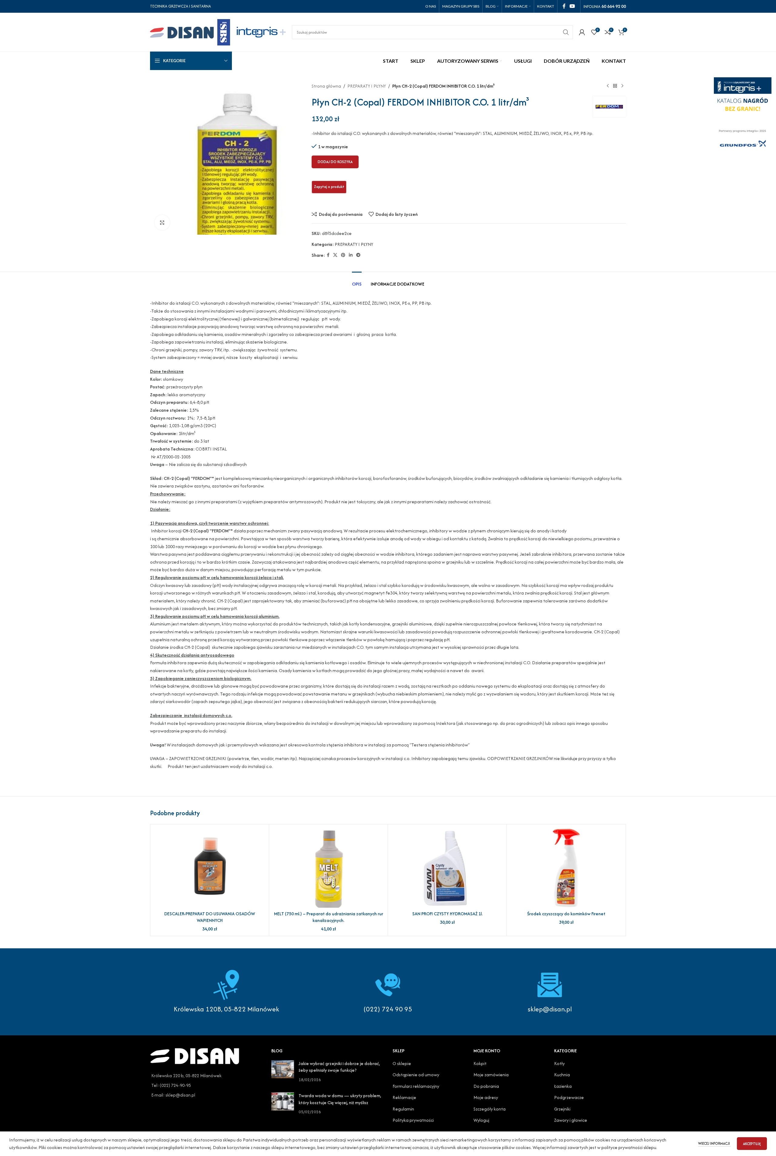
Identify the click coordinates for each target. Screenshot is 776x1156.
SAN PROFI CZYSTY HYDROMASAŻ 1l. (447, 913)
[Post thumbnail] (282, 1071)
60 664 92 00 (613, 6)
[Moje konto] (582, 32)
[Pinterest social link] (343, 255)
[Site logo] (190, 31)
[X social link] (335, 255)
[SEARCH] (566, 32)
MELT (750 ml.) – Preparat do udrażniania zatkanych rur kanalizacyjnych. (328, 916)
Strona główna (326, 86)
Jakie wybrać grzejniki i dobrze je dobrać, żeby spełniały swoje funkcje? (339, 1066)
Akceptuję (752, 1143)
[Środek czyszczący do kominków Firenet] (566, 868)
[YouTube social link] (572, 6)
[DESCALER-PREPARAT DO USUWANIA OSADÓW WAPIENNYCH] (209, 868)
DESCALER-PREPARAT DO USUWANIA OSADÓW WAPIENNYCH (209, 916)
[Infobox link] (388, 992)
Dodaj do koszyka (335, 161)
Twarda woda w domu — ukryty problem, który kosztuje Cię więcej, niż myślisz (340, 1098)
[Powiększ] (162, 222)
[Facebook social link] (563, 6)
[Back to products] (615, 86)
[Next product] (622, 86)
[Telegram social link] (358, 255)
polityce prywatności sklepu (628, 1147)
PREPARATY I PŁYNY (366, 86)
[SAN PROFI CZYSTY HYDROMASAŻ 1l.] (447, 868)
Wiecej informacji (714, 1143)
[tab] (357, 281)
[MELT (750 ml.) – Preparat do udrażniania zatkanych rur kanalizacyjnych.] (328, 868)
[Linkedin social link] (350, 255)
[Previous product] (607, 86)
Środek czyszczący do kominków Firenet (566, 913)
